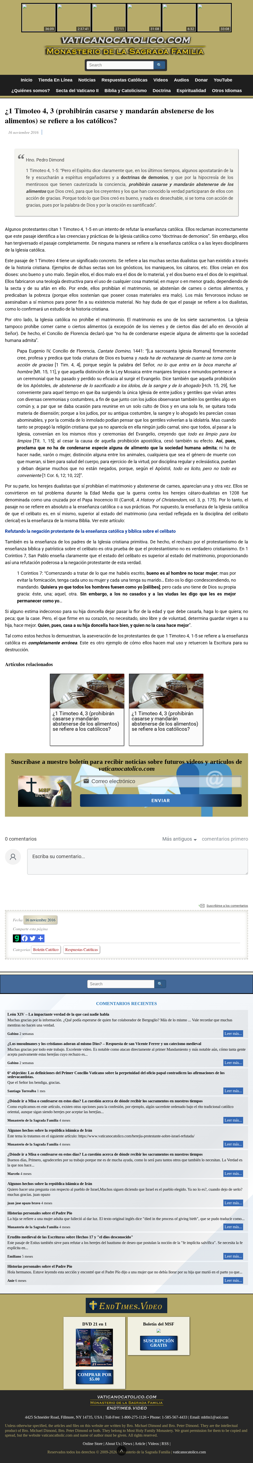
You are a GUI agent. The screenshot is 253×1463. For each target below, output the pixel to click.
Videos (160, 80)
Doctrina (162, 90)
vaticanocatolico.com (189, 1452)
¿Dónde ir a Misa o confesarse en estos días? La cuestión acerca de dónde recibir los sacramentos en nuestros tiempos (105, 1101)
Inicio (26, 80)
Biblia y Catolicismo (126, 90)
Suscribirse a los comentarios (227, 906)
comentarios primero (225, 838)
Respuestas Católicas (125, 80)
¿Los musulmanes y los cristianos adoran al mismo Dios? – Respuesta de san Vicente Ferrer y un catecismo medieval (104, 1044)
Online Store (93, 1444)
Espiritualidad (191, 90)
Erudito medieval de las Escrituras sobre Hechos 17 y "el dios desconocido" (70, 1237)
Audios (181, 80)
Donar (201, 80)
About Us (112, 1444)
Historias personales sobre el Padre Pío (39, 1213)
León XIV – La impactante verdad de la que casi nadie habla (58, 1014)
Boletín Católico (46, 949)
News (127, 1444)
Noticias (87, 80)
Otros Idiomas (227, 90)
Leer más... (233, 1033)
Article (140, 1444)
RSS (165, 1444)
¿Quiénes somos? (30, 90)
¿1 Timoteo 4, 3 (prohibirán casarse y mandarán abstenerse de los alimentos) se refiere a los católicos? (109, 115)
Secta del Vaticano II (77, 90)
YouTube (223, 80)
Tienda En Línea (55, 80)
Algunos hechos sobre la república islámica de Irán (49, 1130)
